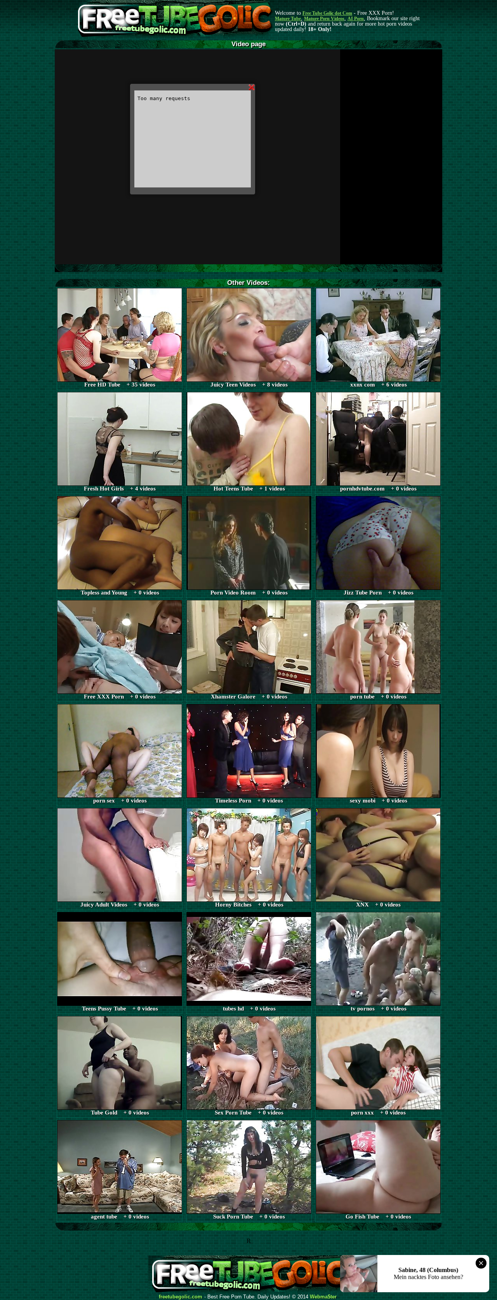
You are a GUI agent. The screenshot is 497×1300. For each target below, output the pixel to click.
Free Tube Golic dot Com (327, 13)
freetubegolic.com (180, 1297)
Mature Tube (288, 18)
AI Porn (356, 18)
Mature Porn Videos (324, 18)
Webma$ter (323, 1297)
